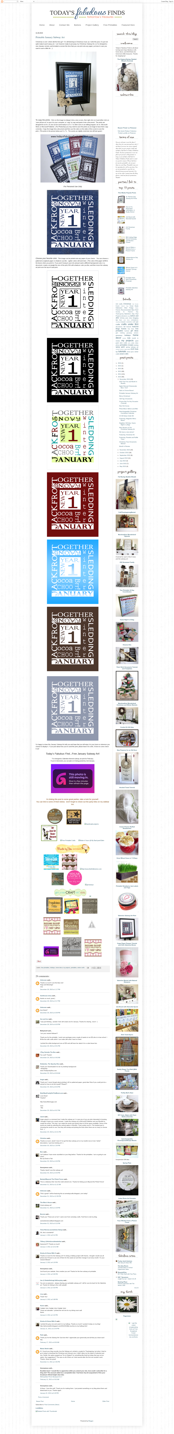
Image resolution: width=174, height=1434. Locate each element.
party (129, 343)
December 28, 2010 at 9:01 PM (50, 1046)
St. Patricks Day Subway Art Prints (131, 197)
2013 (120, 368)
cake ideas (126, 320)
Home (42, 25)
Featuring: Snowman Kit (127, 435)
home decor (59, 967)
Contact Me (64, 25)
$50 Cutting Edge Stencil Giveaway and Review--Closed (131, 239)
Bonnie (42, 1214)
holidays (52, 967)
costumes (129, 322)
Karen (42, 1305)
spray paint (120, 347)
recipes (130, 345)
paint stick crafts (121, 343)
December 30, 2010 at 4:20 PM (50, 1161)
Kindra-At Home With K (48, 1253)
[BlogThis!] (94, 968)
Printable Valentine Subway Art (132, 288)
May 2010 (123, 466)
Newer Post (40, 1401)
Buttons (77, 25)
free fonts (131, 329)
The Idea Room (123, 1266)
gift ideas (134, 331)
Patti (41, 1335)
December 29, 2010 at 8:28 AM (50, 1073)
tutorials (122, 351)
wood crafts (124, 354)
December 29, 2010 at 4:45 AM (50, 1057)
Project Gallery (92, 25)
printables (74, 967)
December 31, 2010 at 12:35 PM (50, 1196)
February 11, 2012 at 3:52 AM (49, 1379)
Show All (136, 1287)
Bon (41, 1152)
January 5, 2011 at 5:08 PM (49, 1299)
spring (128, 347)
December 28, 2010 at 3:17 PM (50, 1001)
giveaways (119, 335)
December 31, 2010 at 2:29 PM (50, 1208)
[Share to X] (96, 968)
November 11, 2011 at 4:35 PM (50, 1362)
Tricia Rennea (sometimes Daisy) (51, 1230)
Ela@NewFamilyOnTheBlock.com (51, 1093)
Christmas (127, 304)
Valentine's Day (129, 314)
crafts (118, 324)
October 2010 (124, 452)
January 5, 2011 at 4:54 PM (49, 1287)
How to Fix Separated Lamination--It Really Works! (130, 209)
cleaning (118, 322)
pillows (118, 345)
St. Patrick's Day (130, 312)
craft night (135, 322)
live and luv (44, 1019)
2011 (119, 374)
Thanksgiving (119, 314)
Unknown (43, 980)
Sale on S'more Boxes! (126, 390)
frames (123, 329)
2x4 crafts (119, 304)
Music (136, 308)
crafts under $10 (129, 324)
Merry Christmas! (124, 396)
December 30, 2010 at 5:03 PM (50, 1173)
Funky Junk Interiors (125, 1261)
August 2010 (124, 458)
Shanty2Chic (122, 1272)
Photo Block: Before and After (128, 409)
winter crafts (81, 967)
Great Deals (134, 306)
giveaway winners (132, 333)
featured (128, 326)
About (51, 25)
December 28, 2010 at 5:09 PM (50, 1013)
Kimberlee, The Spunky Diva (50, 1064)
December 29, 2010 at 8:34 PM (50, 1087)
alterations (124, 316)
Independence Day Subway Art (132, 258)
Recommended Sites (127, 310)
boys (120, 320)
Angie (42, 1079)
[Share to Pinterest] (100, 968)
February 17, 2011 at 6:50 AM (49, 1342)
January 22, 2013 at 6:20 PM (49, 1393)
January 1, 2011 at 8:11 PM (49, 1235)
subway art (134, 347)
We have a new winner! (126, 432)
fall (124, 326)
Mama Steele (44, 1348)
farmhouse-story (46, 995)
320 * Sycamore (123, 1277)
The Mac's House (46, 1202)
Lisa (41, 1294)
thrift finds (134, 349)
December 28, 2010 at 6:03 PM (50, 1024)
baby (129, 316)
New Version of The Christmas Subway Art (127, 428)
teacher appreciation (125, 349)
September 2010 (125, 455)
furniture (126, 331)
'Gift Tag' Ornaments (125, 399)
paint (136, 341)
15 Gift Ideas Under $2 (126, 416)
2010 (120, 377)
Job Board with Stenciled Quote (131, 217)
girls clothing (120, 333)
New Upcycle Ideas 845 (125, 1263)
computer (123, 322)
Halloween (119, 308)
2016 (120, 363)
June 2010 (123, 463)
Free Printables (110, 25)
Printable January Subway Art (50, 37)
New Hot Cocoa (124, 406)
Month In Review (124, 446)
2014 (120, 366)
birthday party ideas (126, 318)
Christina (43, 1138)
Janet (42, 1116)
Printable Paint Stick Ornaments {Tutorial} (131, 279)
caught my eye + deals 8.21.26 (127, 1279)
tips (117, 351)
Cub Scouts (135, 304)
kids (128, 338)
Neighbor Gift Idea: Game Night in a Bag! (127, 424)
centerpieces (134, 320)
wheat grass (130, 351)
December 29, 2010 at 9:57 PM (50, 1110)
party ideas (134, 343)
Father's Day (124, 306)
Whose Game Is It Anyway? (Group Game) (131, 269)
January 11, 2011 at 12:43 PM (49, 1328)
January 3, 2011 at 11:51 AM (49, 1247)
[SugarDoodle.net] (116, 1319)
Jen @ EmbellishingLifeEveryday (51, 1280)
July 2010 (123, 461)
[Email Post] (87, 967)
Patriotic (118, 310)
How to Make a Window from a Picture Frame (130, 249)
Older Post (105, 1401)
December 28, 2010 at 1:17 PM (50, 989)
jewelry (124, 338)
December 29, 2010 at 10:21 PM (50, 1132)
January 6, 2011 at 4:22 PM (49, 1315)
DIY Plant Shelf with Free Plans (127, 1274)
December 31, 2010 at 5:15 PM (50, 1223)
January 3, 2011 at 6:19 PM (49, 1262)
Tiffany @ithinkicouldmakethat (50, 1241)
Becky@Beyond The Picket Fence (51, 1179)
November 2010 (125, 450)
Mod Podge (128, 308)
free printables (45, 967)
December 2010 (125, 379)
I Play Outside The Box (48, 1052)
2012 (120, 371)
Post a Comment (43, 1397)
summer (118, 349)
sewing (136, 345)
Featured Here (128, 25)
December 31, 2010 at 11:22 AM (50, 1184)
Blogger (90, 1421)
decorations (119, 326)
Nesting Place (122, 1282)
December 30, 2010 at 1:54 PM (50, 1145)
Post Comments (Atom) (51, 1404)
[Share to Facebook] (98, 968)
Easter (118, 306)
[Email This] (93, 968)
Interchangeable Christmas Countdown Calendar (127, 412)
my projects (66, 967)
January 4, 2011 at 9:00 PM (49, 1274)
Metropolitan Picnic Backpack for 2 (51, 1377)
